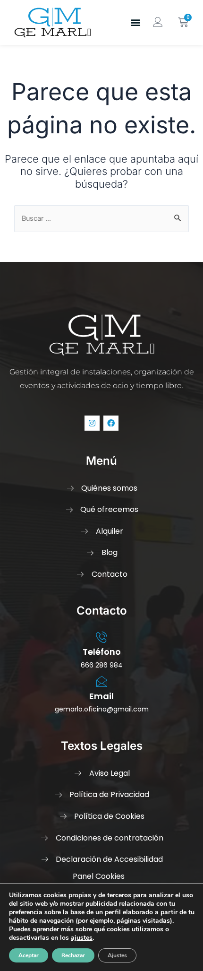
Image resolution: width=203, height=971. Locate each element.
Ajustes (117, 955)
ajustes (82, 938)
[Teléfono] (101, 637)
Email (101, 696)
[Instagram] (92, 423)
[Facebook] (110, 423)
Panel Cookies (99, 876)
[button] (136, 22)
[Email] (101, 681)
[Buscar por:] (101, 218)
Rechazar (73, 955)
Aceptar (28, 955)
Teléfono (102, 652)
